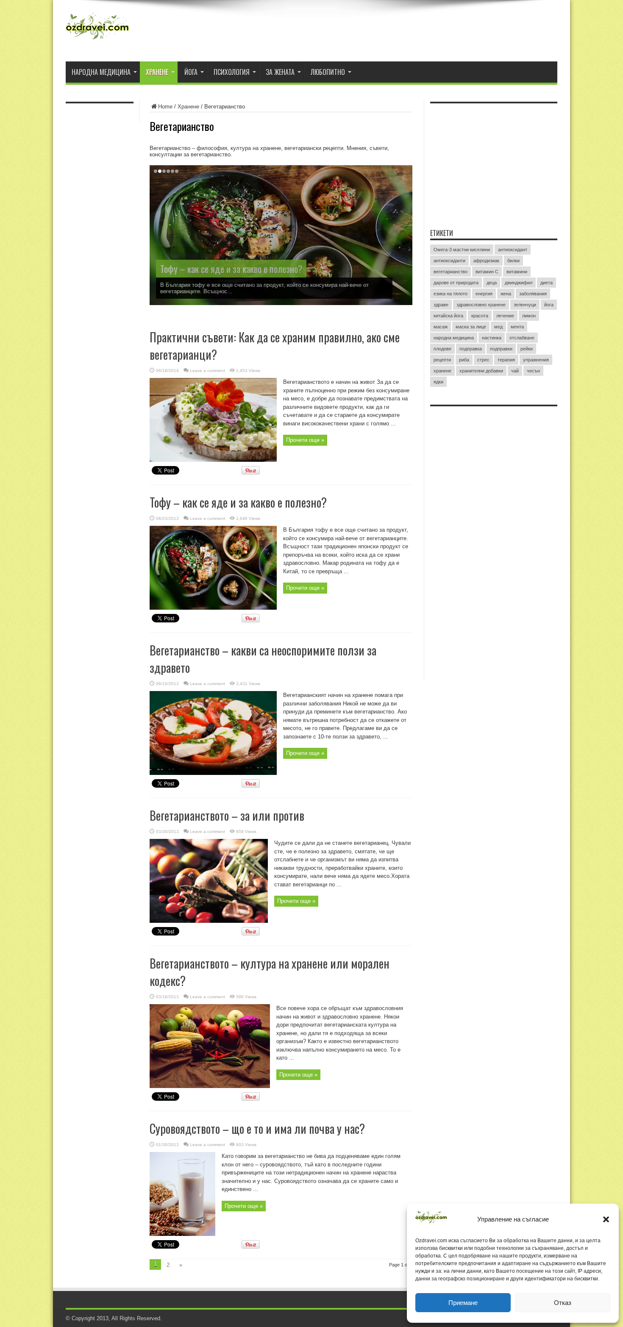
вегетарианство (450, 271)
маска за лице (471, 326)
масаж (441, 326)
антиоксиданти (449, 260)
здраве (441, 304)
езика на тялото (450, 293)
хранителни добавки (481, 370)
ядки (438, 381)
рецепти (442, 359)
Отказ (562, 1302)
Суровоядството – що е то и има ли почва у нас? (257, 1128)
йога (548, 304)
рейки (526, 348)
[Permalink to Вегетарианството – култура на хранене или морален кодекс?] (210, 1086)
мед (498, 326)
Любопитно (328, 72)
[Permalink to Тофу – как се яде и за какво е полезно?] (213, 608)
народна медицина (454, 337)
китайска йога (448, 315)
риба (464, 359)
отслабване (521, 337)
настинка (491, 337)
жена (506, 293)
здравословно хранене (481, 304)
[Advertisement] (493, 161)
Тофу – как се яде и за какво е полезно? (231, 268)
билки (513, 260)
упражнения (536, 359)
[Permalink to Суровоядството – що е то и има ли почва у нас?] (182, 1234)
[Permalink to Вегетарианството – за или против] (209, 921)
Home (165, 106)
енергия (484, 293)
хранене (442, 370)
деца (492, 282)
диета (546, 282)
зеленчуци (525, 304)
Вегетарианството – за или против (227, 815)
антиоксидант (512, 249)
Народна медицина (101, 72)
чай (515, 370)
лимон (529, 315)
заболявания (533, 293)
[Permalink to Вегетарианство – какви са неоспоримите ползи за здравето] (213, 773)
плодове (442, 348)
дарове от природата (456, 282)
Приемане (463, 1302)
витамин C (487, 271)
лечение (505, 315)
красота (479, 315)
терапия (506, 359)
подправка (470, 348)
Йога (190, 72)
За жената (280, 72)
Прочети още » (305, 440)
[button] (606, 1219)
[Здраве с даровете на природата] (97, 40)
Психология (232, 72)
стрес (483, 359)
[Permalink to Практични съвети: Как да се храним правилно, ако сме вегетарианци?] (213, 460)
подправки (501, 348)
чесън (533, 370)
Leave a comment (207, 370)
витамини (516, 271)
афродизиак (486, 260)
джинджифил (518, 282)
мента (517, 326)
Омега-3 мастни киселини (462, 249)
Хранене (157, 72)
